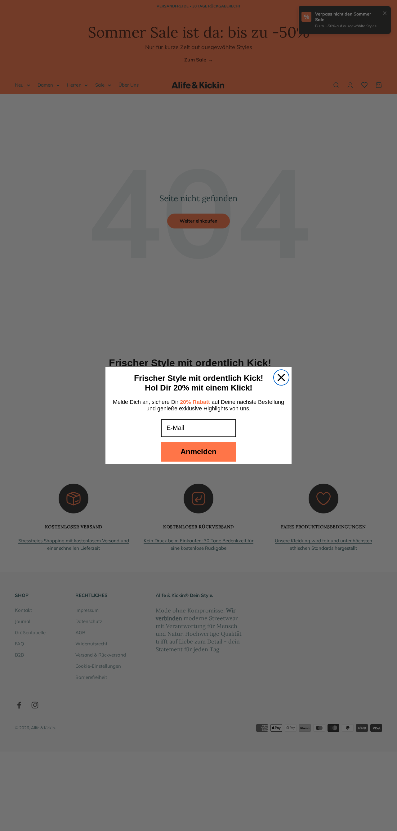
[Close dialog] (281, 377)
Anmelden (198, 451)
